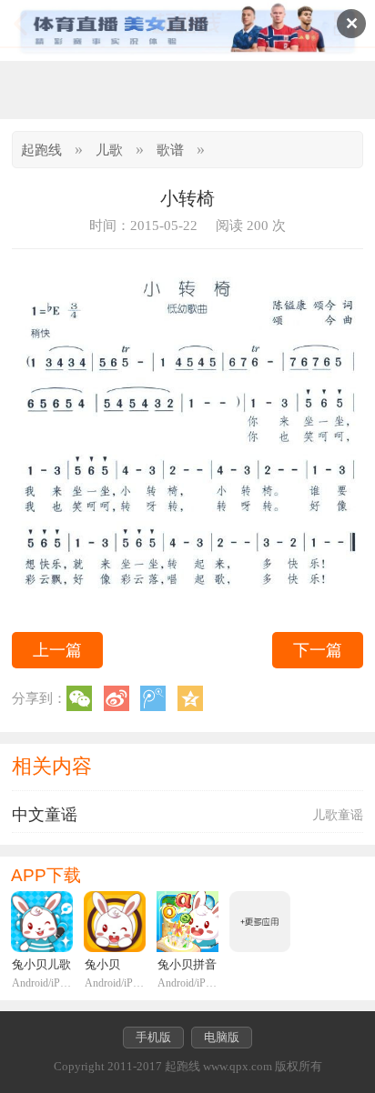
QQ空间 (190, 698)
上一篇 (57, 650)
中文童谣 (44, 815)
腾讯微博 (153, 698)
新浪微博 (116, 698)
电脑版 (221, 1037)
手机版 (153, 1037)
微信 (79, 698)
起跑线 (41, 149)
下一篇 (317, 650)
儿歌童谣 (337, 814)
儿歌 (109, 149)
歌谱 (170, 149)
